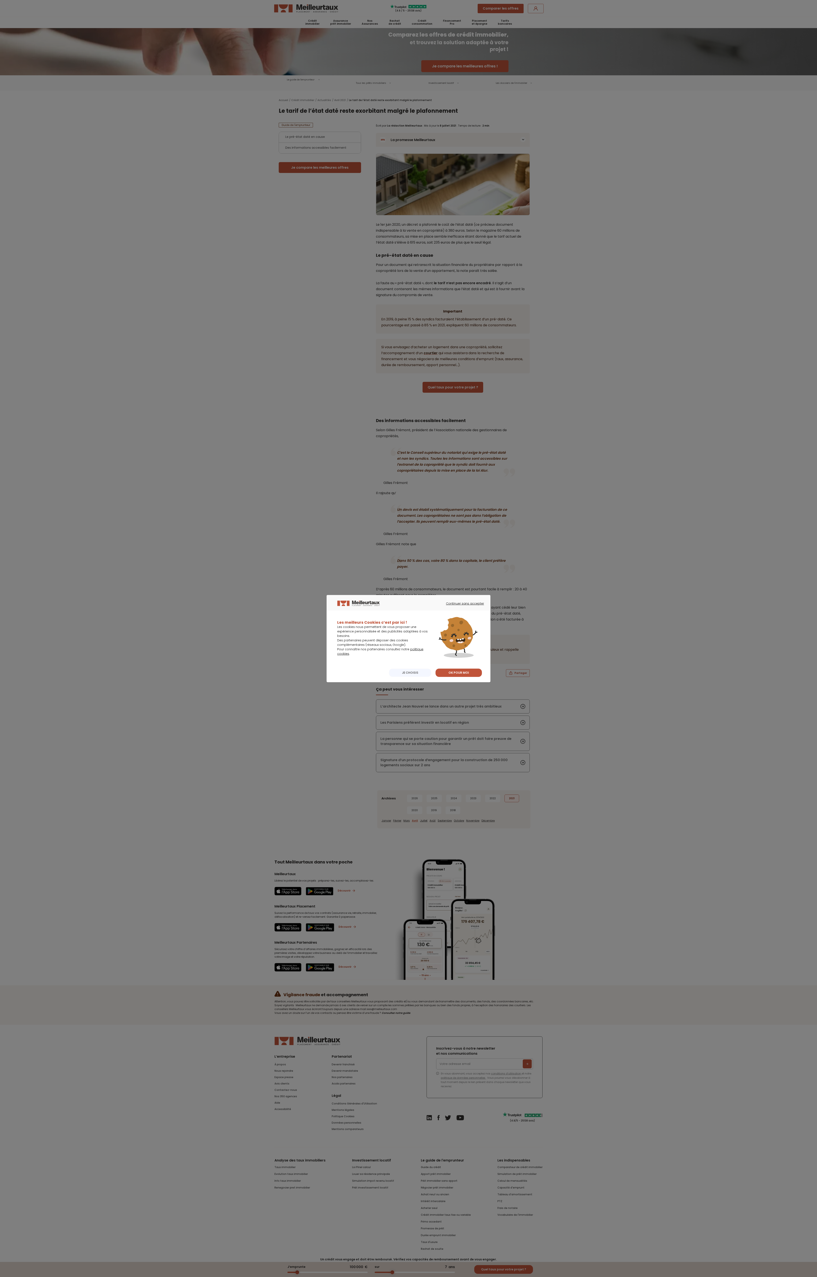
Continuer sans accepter (463, 607)
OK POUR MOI (458, 673)
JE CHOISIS (410, 673)
